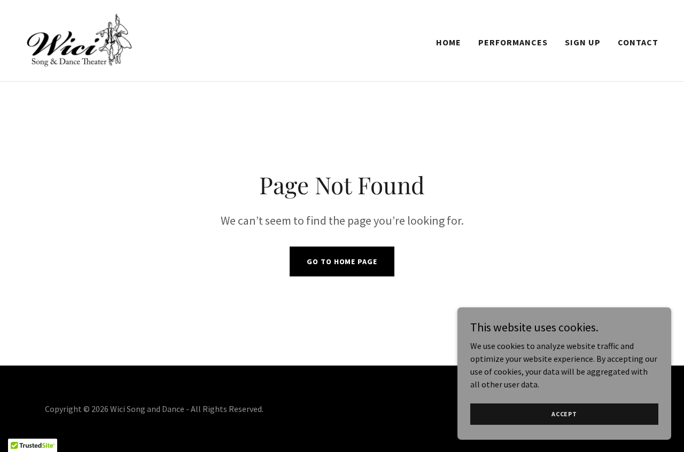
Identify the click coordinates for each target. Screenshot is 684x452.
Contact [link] (638, 42)
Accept (564, 414)
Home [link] (448, 42)
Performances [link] (513, 42)
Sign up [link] (583, 42)
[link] (79, 39)
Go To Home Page (342, 261)
